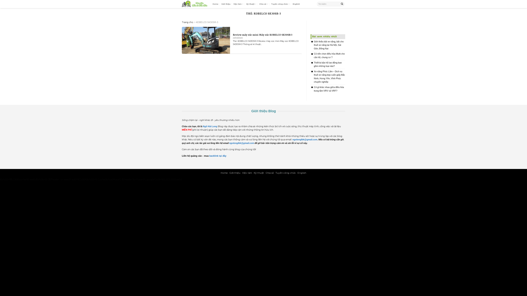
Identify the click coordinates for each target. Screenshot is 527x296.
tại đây (223, 155)
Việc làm (237, 4)
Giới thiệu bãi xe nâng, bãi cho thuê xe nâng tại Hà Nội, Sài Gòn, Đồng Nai (329, 45)
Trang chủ (187, 22)
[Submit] (342, 4)
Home (215, 4)
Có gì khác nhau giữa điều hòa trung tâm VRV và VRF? (329, 89)
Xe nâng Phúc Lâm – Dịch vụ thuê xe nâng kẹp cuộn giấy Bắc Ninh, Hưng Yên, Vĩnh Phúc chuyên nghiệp (329, 76)
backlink (213, 155)
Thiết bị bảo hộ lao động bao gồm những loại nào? (328, 64)
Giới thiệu (225, 4)
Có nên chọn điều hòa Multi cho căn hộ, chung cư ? (329, 56)
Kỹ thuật (250, 4)
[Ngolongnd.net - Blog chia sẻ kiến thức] (195, 4)
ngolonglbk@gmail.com (241, 143)
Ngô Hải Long (210, 126)
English (296, 4)
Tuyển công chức (279, 4)
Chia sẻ (262, 4)
